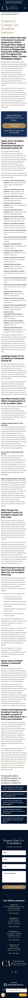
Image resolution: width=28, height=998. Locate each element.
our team (9, 542)
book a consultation (11, 105)
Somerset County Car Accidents (9, 14)
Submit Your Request (15, 887)
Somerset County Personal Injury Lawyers (10, 12)
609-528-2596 (17, 3)
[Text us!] (23, 995)
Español (8, 2)
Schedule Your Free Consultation (15, 125)
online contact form (13, 765)
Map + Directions (14, 913)
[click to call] (3, 995)
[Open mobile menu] (25, 8)
